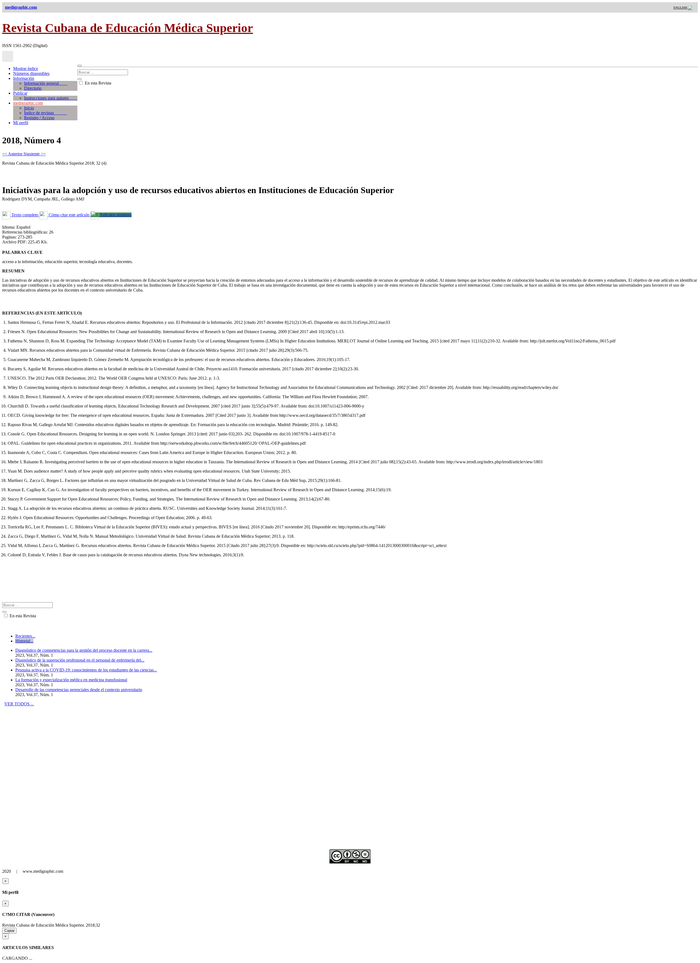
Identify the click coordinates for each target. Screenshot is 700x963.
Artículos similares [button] (115, 215)
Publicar (20, 93)
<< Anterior (13, 154)
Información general (46, 83)
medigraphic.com (28, 103)
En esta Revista (97, 83)
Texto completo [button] (24, 215)
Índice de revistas (45, 112)
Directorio (33, 88)
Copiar (9, 931)
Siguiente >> (35, 154)
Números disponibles (31, 73)
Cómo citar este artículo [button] (69, 215)
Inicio (29, 108)
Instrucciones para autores (50, 98)
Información (23, 78)
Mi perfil (20, 122)
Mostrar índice (25, 68)
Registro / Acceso (39, 117)
